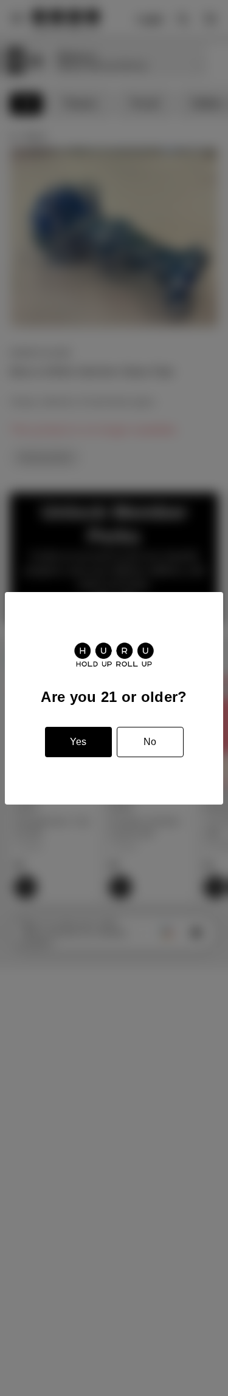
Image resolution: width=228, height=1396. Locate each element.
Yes (78, 742)
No (149, 742)
